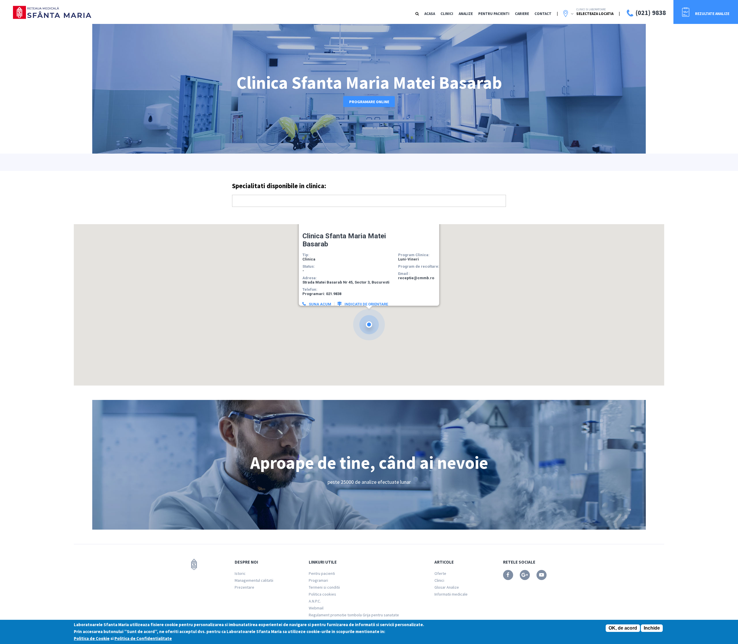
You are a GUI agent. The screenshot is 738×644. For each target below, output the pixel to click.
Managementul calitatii (254, 580)
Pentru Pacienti (493, 13)
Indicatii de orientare (366, 304)
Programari (318, 580)
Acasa (429, 13)
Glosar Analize (446, 587)
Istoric (240, 573)
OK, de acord (623, 628)
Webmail (316, 608)
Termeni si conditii (324, 587)
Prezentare (244, 587)
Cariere (522, 13)
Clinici (446, 13)
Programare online (369, 101)
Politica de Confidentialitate (143, 638)
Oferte (440, 573)
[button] (369, 324)
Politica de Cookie (92, 638)
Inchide (652, 628)
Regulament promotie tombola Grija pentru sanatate (354, 614)
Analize (466, 13)
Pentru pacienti (322, 573)
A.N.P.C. (315, 601)
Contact (542, 13)
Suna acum (320, 304)
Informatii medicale (451, 594)
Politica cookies (322, 594)
